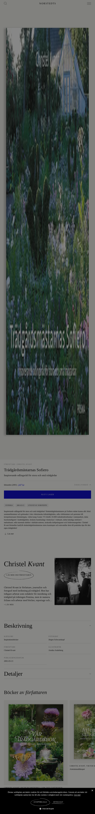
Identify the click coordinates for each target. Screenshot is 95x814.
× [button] (92, 790)
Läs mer (77, 795)
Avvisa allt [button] (58, 802)
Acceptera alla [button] (40, 802)
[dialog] (47, 407)
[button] (47, 808)
